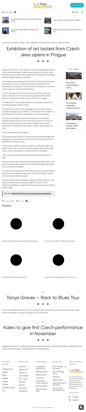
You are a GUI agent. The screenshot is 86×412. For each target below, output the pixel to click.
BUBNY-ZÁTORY (24, 376)
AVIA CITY (22, 385)
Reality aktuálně (41, 375)
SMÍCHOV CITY (23, 369)
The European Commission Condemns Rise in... (73, 105)
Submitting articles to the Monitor (59, 384)
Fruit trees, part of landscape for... (15, 277)
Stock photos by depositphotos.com (59, 389)
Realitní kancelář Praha (41, 390)
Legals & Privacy (58, 380)
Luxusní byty (40, 378)
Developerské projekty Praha (40, 368)
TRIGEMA (5, 372)
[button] (77, 5)
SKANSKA (5, 378)
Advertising (56, 377)
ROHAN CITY (23, 366)
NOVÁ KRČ (22, 382)
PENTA (4, 375)
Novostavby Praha (41, 372)
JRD (3, 391)
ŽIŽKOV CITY (23, 373)
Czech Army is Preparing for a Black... (67, 20)
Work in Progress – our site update (59, 368)
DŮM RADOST (23, 391)
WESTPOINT (22, 388)
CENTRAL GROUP (7, 369)
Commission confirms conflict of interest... (60, 241)
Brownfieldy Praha (41, 386)
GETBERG (5, 384)
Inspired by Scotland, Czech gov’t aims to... (60, 277)
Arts (29, 201)
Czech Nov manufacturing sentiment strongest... (20, 241)
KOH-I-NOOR (23, 379)
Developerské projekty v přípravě (42, 382)
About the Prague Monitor (58, 373)
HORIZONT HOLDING (8, 388)
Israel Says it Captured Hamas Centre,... (72, 85)
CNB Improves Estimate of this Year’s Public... (72, 125)
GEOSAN (5, 381)
